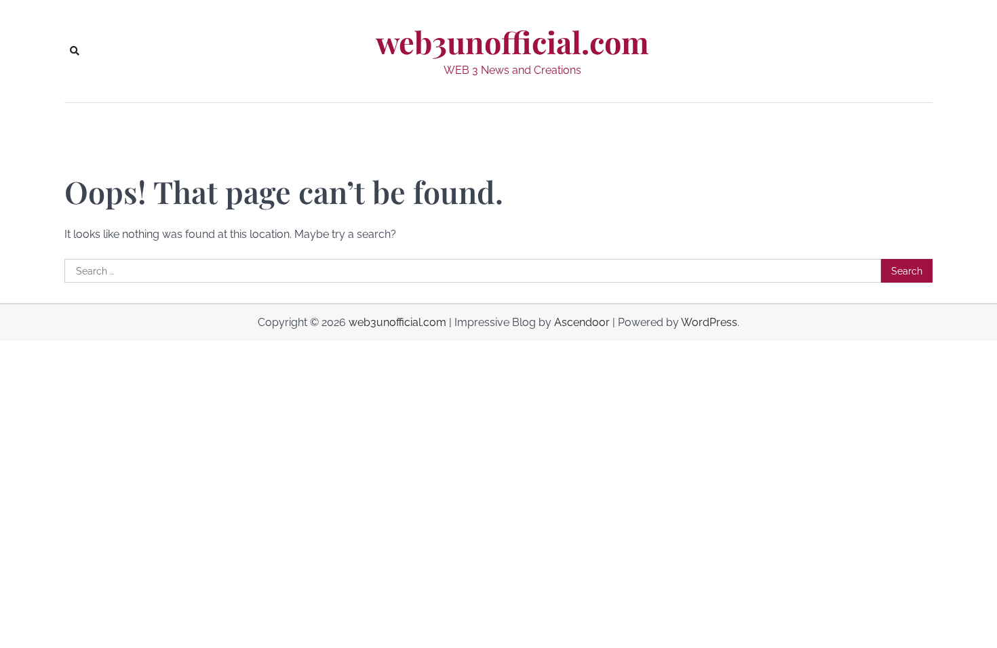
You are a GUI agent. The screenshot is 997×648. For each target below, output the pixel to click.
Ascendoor (582, 322)
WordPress (709, 322)
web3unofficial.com (512, 42)
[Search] (74, 51)
